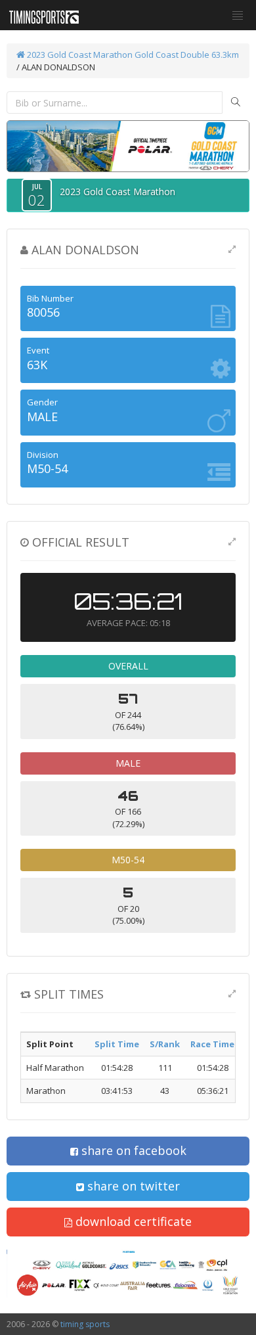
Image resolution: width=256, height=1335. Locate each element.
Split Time (117, 1044)
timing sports (85, 1324)
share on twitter (132, 1186)
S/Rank (165, 1044)
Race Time (212, 1044)
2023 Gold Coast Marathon (79, 54)
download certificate (132, 1221)
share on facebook (132, 1150)
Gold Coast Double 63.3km (187, 54)
